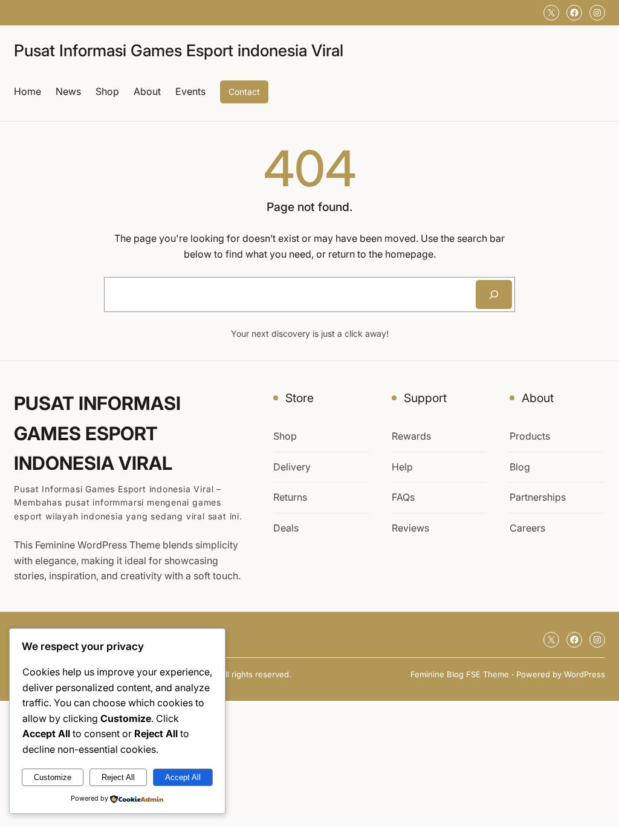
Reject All (118, 777)
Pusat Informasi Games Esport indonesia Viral (178, 50)
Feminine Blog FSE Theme (459, 674)
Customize (52, 777)
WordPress (584, 674)
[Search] (494, 294)
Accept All (183, 777)
